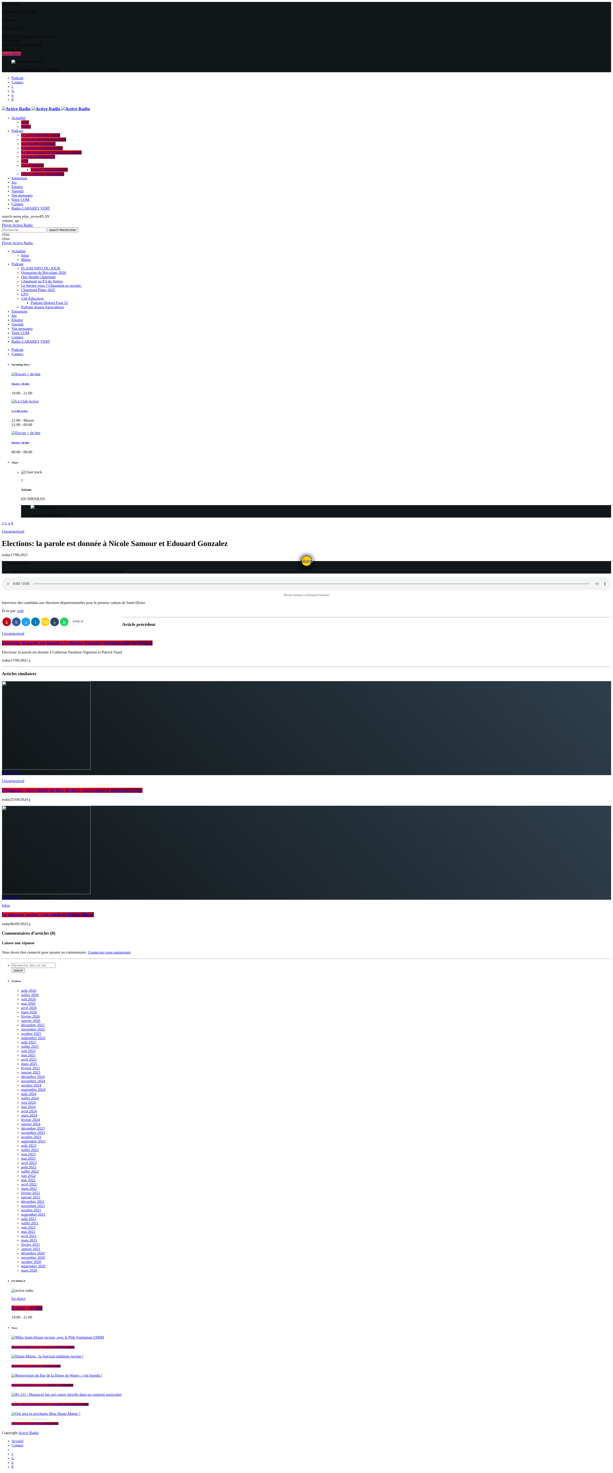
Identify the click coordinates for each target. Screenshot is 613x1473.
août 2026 (28, 991)
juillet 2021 (30, 1223)
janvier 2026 (30, 1021)
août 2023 (28, 1146)
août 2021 (28, 1219)
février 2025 (30, 1068)
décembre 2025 (33, 1025)
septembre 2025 (33, 1038)
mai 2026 (28, 1004)
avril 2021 (29, 1236)
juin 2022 (28, 1176)
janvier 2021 (30, 1249)
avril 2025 (29, 1060)
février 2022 (30, 1193)
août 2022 (28, 1167)
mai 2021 (28, 1232)
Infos (6, 906)
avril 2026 (29, 1008)
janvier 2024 (30, 1124)
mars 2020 (29, 1271)
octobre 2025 (31, 1034)
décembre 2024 (33, 1077)
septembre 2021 (33, 1215)
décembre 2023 (33, 1128)
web (20, 611)
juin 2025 (28, 1051)
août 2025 (28, 1042)
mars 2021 (29, 1240)
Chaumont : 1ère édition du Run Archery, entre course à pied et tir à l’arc (72, 790)
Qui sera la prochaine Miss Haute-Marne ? (34, 1423)
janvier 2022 (30, 1197)
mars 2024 (29, 1116)
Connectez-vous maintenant (109, 952)
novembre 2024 (33, 1081)
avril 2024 (29, 1111)
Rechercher (62, 230)
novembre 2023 (33, 1133)
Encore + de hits (20, 383)
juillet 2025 (30, 1047)
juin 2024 (28, 1103)
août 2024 (28, 1094)
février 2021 (30, 1245)
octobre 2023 (31, 1137)
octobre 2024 (31, 1085)
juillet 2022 (30, 1172)
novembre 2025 (33, 1029)
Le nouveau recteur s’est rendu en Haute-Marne (48, 914)
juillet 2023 (30, 1150)
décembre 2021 (33, 1202)
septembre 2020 (33, 1266)
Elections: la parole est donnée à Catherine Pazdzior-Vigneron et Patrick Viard (77, 642)
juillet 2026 (30, 995)
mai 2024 (28, 1107)
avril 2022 (29, 1184)
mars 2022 (29, 1189)
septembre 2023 (33, 1141)
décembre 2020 (33, 1253)
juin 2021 (28, 1227)
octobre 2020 (31, 1262)
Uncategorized (13, 532)
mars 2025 (29, 1064)
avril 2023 (29, 1163)
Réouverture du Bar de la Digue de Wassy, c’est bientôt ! (42, 1385)
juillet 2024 (30, 1098)
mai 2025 (28, 1055)
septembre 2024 (33, 1090)
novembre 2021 (33, 1206)
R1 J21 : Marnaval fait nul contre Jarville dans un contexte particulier (50, 1404)
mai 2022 (28, 1180)
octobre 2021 (31, 1210)
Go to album (11, 54)
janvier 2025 (30, 1072)
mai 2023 (28, 1159)
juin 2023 (28, 1154)
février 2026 (30, 1017)
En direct (18, 1299)
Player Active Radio (17, 225)
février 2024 (30, 1120)
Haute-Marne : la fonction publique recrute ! (36, 1366)
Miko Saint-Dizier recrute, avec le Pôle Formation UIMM (42, 1347)
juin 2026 (28, 999)
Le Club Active (19, 411)
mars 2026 (29, 1012)
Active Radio (28, 1433)
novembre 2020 (33, 1258)
